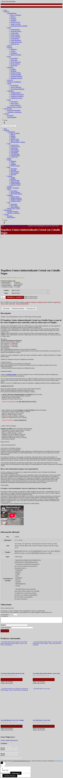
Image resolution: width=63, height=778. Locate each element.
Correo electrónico (6, 627)
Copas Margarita (15, 40)
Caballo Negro (56, 302)
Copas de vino (14, 44)
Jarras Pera (13, 65)
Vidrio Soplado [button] (5, 485)
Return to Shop (16, 773)
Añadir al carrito (15, 297)
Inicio (5, 10)
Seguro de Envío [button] (5, 441)
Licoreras (10, 80)
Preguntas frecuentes (13, 110)
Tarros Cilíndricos (15, 87)
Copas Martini (14, 38)
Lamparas (10, 67)
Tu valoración (5, 616)
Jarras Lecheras (15, 64)
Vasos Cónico (14, 103)
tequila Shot (12, 303)
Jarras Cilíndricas (15, 62)
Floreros (9, 47)
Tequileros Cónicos (16, 98)
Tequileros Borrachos (17, 94)
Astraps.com (58, 761)
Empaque (13, 19)
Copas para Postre (16, 42)
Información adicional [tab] (18, 308)
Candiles (13, 69)
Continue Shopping (10, 775)
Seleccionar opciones (11, 679)
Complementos (11, 13)
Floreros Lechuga (15, 55)
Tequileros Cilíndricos (16, 96)
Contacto (6, 113)
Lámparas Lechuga (16, 78)
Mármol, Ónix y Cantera (14, 107)
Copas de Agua (15, 29)
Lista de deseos (11, 117)
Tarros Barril (14, 85)
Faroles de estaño (15, 74)
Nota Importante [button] (5, 348)
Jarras (9, 56)
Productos (6, 11)
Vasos (9, 100)
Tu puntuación (5, 614)
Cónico (2, 303)
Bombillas (13, 71)
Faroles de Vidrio (15, 73)
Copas (9, 28)
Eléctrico (13, 17)
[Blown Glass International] (8, 1)
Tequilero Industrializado (22, 303)
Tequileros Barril (15, 93)
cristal (6, 303)
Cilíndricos (13, 49)
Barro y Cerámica (15, 15)
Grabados (13, 20)
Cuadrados (13, 53)
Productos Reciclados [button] (6, 366)
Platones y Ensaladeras (14, 82)
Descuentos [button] (4, 339)
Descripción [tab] (6, 308)
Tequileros (10, 91)
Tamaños (6, 290)
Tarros (9, 84)
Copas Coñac (14, 33)
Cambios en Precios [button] (6, 362)
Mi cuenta (10, 115)
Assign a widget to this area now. (9, 740)
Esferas (9, 46)
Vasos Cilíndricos (15, 105)
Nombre (3, 625)
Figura (6, 293)
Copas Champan (15, 37)
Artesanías (27, 302)
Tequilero (3, 333)
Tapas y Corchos (15, 24)
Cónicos (12, 51)
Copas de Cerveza (15, 31)
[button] (30, 296)
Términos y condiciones (14, 112)
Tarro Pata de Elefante (17, 89)
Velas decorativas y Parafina (18, 26)
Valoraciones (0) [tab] (30, 308)
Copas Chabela (15, 35)
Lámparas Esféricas (16, 76)
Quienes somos (8, 108)
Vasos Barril (14, 102)
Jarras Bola (13, 60)
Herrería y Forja (15, 22)
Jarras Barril (14, 58)
